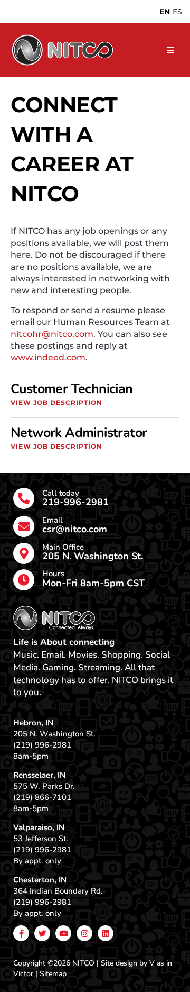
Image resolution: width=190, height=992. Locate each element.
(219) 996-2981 (42, 745)
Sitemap (53, 974)
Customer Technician (72, 389)
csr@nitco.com (74, 529)
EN (164, 11)
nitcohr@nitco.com (52, 334)
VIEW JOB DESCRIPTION (56, 402)
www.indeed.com (48, 357)
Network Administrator (79, 433)
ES (177, 11)
